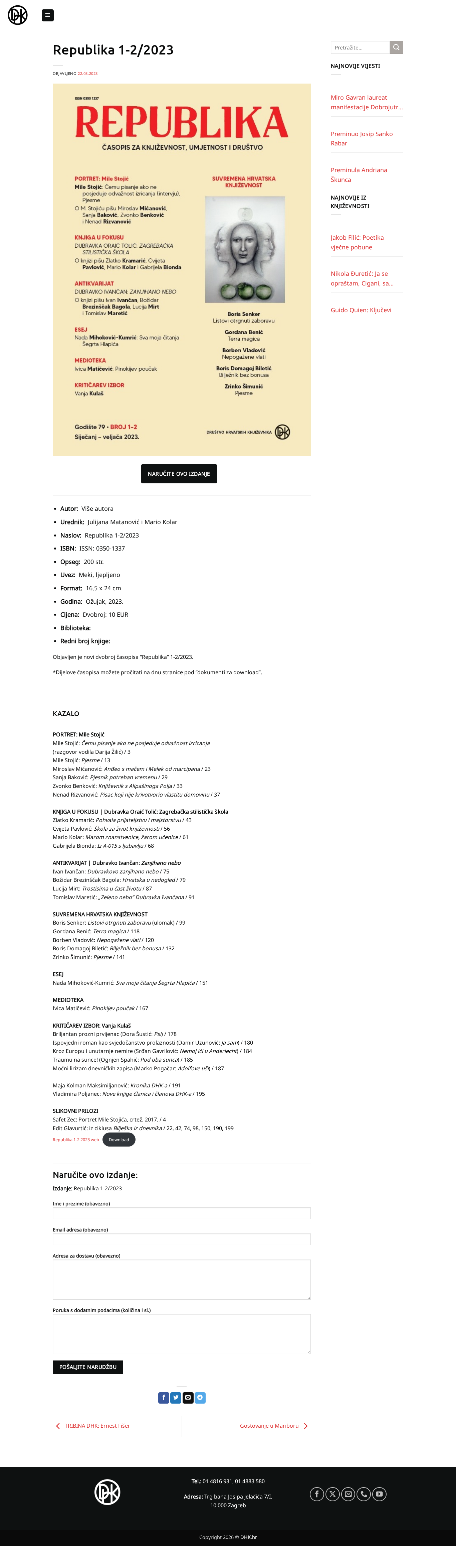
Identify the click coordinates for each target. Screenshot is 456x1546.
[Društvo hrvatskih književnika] (18, 15)
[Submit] (396, 47)
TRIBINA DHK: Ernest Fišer (96, 1426)
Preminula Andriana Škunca (359, 175)
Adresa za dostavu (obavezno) (86, 1256)
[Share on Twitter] (175, 1398)
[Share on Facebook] (163, 1398)
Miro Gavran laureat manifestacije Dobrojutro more (366, 102)
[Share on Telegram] (200, 1398)
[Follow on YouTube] (379, 1494)
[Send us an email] (348, 1494)
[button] (48, 15)
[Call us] (364, 1494)
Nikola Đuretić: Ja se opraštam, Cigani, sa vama (360, 278)
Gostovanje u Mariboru (270, 1426)
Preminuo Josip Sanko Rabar (362, 138)
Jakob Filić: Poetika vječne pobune (357, 242)
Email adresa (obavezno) (80, 1229)
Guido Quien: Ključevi (361, 310)
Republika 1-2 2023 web (76, 1140)
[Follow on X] (332, 1494)
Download (119, 1140)
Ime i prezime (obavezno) (81, 1203)
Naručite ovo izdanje (179, 473)
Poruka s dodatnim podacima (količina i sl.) (102, 1310)
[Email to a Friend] (188, 1398)
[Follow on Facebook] (317, 1494)
